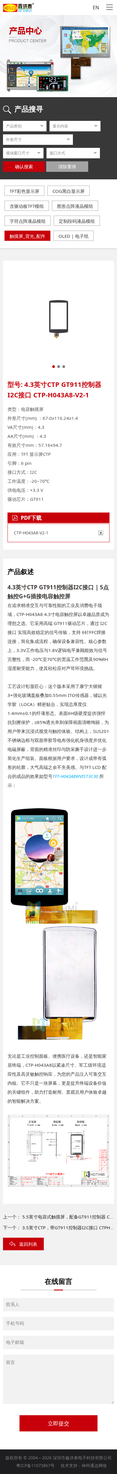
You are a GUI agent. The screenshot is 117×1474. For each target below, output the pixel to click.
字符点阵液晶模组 (28, 221)
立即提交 (58, 1424)
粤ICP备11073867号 (35, 1465)
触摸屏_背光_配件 (27, 236)
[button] (53, 366)
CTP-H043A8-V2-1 (31, 533)
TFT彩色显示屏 (24, 191)
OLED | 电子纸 (73, 236)
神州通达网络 (94, 1465)
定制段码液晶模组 (77, 221)
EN (96, 7)
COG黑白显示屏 (68, 191)
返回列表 (28, 1244)
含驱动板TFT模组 (27, 206)
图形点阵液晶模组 (75, 206)
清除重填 (67, 166)
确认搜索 (24, 166)
